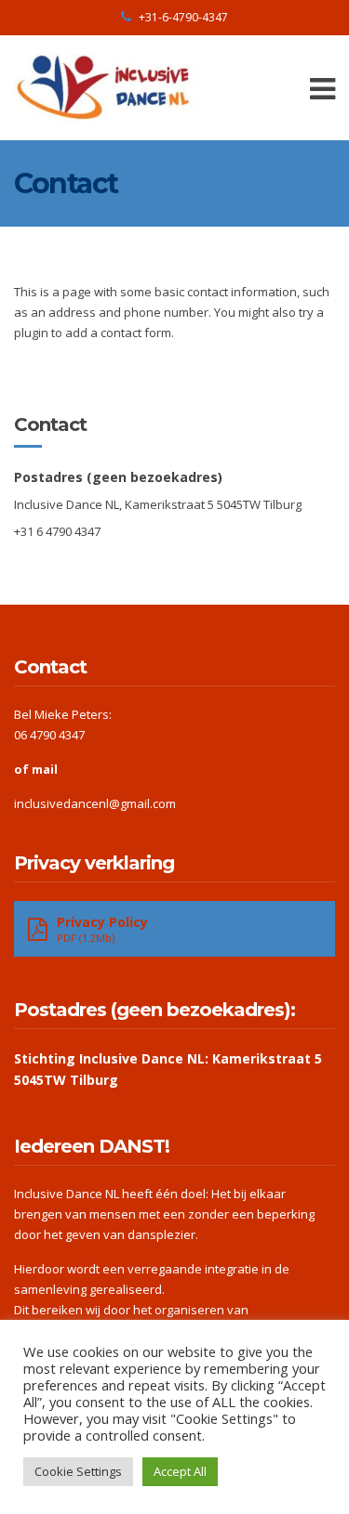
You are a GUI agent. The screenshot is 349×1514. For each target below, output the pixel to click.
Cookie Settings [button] (78, 1471)
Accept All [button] (180, 1471)
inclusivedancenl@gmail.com (95, 803)
